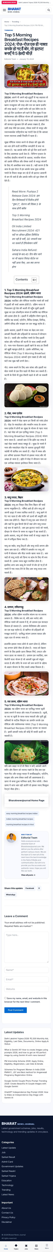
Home (6, 22)
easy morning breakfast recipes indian (22, 813)
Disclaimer (7, 1222)
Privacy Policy (8, 1217)
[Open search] (48, 10)
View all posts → (28, 875)
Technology (7, 1185)
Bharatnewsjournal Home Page (26, 800)
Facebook (30, 888)
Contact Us (7, 1212)
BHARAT (18, 1123)
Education (7, 1180)
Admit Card (7, 1161)
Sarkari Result (8, 1157)
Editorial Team (29, 837)
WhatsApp (10, 895)
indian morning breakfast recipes (19, 819)
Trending (15, 22)
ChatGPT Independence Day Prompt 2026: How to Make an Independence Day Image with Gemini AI (26, 1095)
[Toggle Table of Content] (32, 279)
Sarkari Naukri (8, 1171)
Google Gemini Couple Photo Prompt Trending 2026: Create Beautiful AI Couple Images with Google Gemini (25, 1084)
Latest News (8, 1194)
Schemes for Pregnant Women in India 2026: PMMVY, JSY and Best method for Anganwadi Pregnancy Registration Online (25, 1072)
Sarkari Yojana (9, 1176)
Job (3, 1152)
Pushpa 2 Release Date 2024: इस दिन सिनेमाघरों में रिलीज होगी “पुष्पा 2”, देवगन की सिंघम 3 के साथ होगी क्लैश (26, 200)
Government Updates (12, 1166)
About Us (6, 1208)
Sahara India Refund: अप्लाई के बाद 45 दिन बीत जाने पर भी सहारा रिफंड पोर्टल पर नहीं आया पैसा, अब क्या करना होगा (26, 258)
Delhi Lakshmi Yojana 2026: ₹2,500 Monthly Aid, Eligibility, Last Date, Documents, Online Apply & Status (26, 1041)
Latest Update (9, 1147)
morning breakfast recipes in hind (20, 824)
